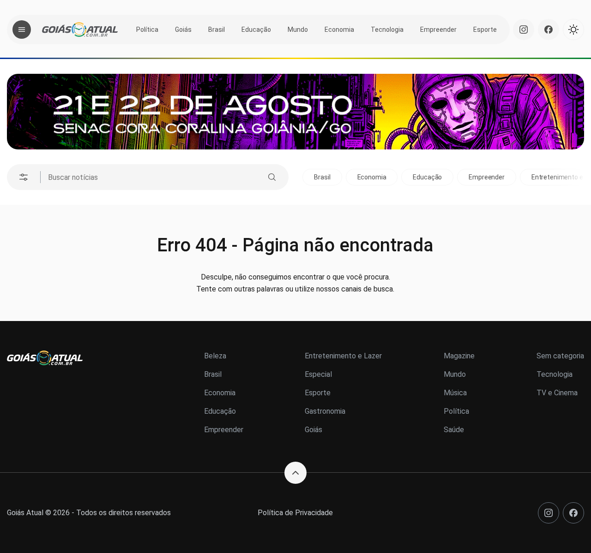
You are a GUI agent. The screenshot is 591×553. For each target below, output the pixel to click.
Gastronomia (325, 411)
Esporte (485, 29)
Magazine (459, 355)
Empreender (438, 29)
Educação (256, 29)
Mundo (298, 29)
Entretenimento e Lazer (343, 355)
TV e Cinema (557, 392)
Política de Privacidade (295, 512)
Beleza (215, 355)
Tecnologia (387, 29)
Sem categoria (560, 355)
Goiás (183, 29)
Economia (339, 29)
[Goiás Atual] (80, 29)
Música (455, 392)
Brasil (216, 29)
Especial (318, 374)
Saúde (454, 429)
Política (147, 29)
